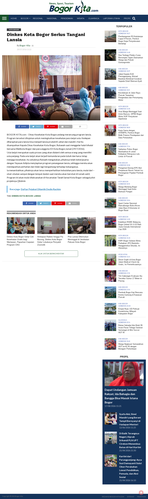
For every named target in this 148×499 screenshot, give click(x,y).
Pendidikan (67, 18)
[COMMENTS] (80, 125)
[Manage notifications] (141, 492)
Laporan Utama (111, 18)
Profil (127, 18)
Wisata (80, 18)
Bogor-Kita (25, 45)
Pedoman (141, 497)
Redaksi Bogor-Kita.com (113, 497)
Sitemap (130, 497)
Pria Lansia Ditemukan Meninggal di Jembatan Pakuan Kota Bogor (78, 239)
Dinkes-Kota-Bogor (22, 196)
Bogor (24, 18)
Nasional (52, 18)
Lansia (37, 196)
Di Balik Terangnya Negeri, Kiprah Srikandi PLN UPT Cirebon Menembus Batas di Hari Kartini (130, 440)
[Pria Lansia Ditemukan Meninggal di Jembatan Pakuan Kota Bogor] (82, 233)
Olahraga (93, 18)
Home (14, 18)
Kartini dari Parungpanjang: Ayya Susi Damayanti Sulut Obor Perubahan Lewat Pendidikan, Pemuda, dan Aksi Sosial (130, 466)
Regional (38, 18)
